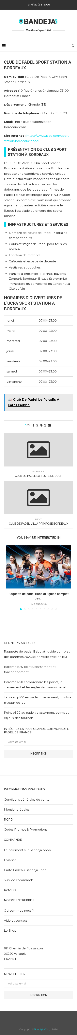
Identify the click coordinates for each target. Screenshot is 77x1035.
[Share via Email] (49, 425)
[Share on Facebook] (33, 425)
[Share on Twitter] (37, 425)
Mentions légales (16, 809)
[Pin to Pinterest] (41, 425)
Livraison (10, 860)
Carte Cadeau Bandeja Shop (25, 870)
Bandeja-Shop (42, 1029)
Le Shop (10, 930)
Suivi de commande (19, 880)
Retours (10, 890)
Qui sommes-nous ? (19, 910)
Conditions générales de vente (27, 799)
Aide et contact (15, 920)
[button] (9, 577)
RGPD (8, 819)
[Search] (73, 46)
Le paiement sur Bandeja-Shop (27, 850)
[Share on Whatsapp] (45, 425)
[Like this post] (28, 425)
